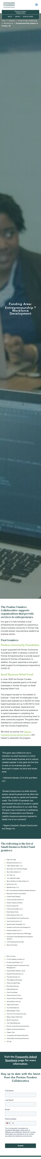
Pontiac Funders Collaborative (27, 21)
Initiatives (12, 21)
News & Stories (28, 17)
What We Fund (8, 23)
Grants (17, 17)
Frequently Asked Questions (21, 1058)
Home (4, 21)
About (10, 17)
